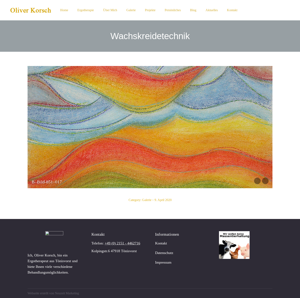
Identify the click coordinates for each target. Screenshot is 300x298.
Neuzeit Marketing (67, 293)
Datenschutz (164, 253)
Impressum (163, 262)
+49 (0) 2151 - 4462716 (122, 243)
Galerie (146, 200)
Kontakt (161, 243)
